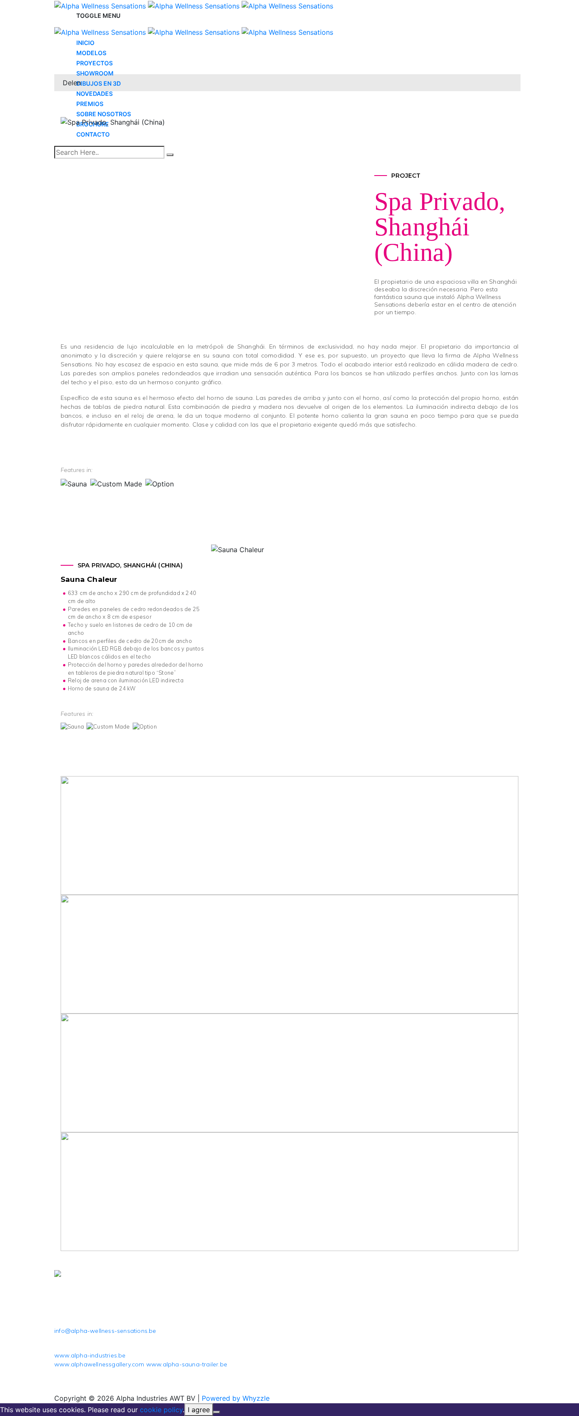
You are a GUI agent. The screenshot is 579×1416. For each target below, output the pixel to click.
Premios (89, 103)
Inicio (85, 42)
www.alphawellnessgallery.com (99, 1364)
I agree (199, 1409)
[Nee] (216, 1412)
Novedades (94, 93)
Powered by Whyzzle (236, 1398)
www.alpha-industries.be (90, 1355)
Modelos (91, 52)
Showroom (95, 73)
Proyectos (94, 63)
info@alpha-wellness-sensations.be (105, 1331)
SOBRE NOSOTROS (103, 113)
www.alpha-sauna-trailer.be (186, 1364)
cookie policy (161, 1409)
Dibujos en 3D (98, 83)
